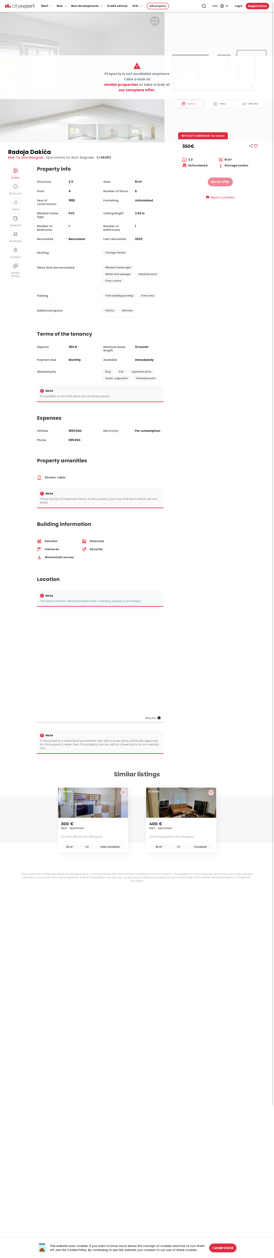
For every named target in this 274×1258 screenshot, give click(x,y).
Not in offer (220, 182)
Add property (157, 5)
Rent (44, 6)
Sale (60, 6)
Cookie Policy (77, 1250)
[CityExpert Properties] (20, 6)
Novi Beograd (32, 157)
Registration (257, 6)
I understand (222, 1248)
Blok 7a (14, 157)
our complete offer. (137, 89)
